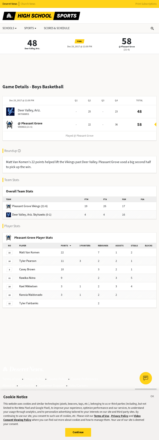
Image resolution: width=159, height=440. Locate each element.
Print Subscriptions (146, 4)
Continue (78, 432)
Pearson (27, 261)
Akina (27, 278)
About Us (8, 385)
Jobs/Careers (78, 385)
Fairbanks (28, 303)
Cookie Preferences (84, 379)
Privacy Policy (34, 379)
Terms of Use (11, 379)
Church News (28, 4)
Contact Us (26, 385)
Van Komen (29, 252)
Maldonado (30, 295)
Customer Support (52, 385)
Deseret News (9, 4)
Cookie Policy (57, 379)
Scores (57, 28)
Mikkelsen (28, 286)
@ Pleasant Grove (127, 46)
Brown (27, 269)
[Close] (152, 397)
